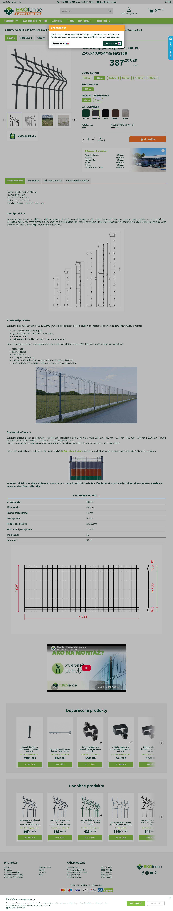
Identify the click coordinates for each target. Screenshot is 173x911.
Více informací (44, 905)
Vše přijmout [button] (136, 903)
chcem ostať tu (59, 43)
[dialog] (86, 903)
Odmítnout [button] (156, 903)
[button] (58, 908)
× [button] (170, 898)
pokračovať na (111, 43)
